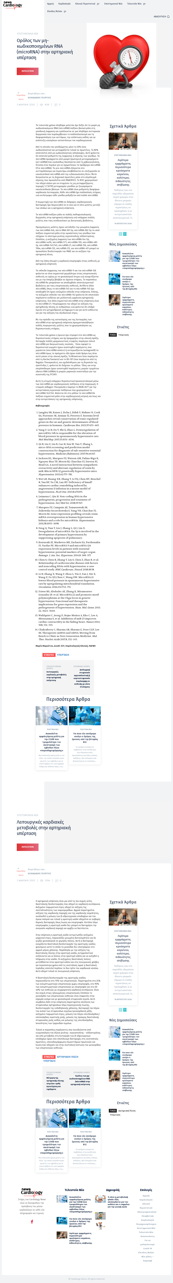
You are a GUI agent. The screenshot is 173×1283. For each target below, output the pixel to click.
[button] (162, 16)
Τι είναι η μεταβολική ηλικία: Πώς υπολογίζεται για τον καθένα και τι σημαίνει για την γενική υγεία (118, 1202)
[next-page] (125, 234)
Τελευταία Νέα (52, 729)
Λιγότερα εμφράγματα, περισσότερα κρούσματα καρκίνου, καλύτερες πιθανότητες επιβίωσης (123, 172)
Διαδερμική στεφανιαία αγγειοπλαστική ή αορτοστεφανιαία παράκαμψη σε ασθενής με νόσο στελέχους (82, 678)
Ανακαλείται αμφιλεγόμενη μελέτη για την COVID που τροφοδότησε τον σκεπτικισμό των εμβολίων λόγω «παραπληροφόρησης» (51, 742)
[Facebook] (32, 1222)
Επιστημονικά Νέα (27, 33)
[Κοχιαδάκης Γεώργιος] (22, 95)
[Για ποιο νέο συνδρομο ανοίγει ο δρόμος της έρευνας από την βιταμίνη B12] (85, 715)
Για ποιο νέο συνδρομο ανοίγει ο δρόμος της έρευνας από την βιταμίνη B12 (85, 737)
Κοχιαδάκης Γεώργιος (39, 97)
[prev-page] (120, 234)
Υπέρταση (63, 654)
